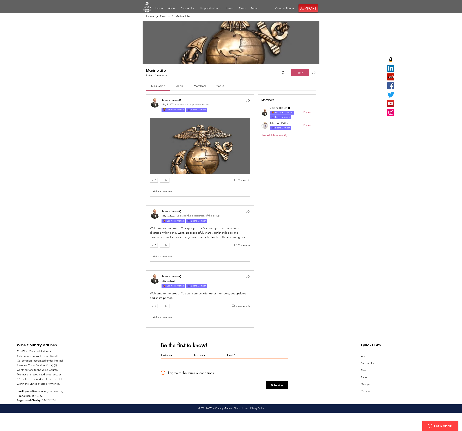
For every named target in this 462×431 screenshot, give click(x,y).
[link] (158, 85)
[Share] (248, 100)
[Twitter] (390, 94)
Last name (199, 355)
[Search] (283, 72)
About (364, 356)
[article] (200, 148)
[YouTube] (390, 103)
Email (230, 355)
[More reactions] (164, 180)
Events (365, 377)
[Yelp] (390, 76)
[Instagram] (390, 112)
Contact (366, 391)
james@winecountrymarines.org (44, 391)
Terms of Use (241, 408)
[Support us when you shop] (390, 59)
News (364, 370)
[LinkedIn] (390, 68)
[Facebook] (390, 85)
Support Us (367, 363)
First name (166, 355)
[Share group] (313, 72)
